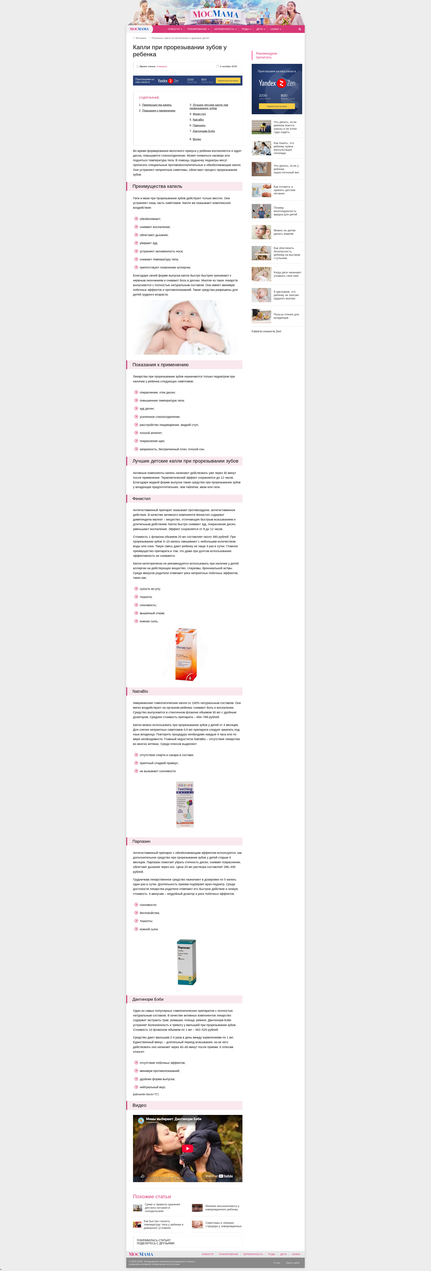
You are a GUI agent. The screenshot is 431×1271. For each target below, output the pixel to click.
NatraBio (198, 119)
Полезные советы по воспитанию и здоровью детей (180, 38)
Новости (174, 29)
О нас (277, 1262)
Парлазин (199, 125)
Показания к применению (158, 110)
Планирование (197, 29)
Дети (259, 29)
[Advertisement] (277, 383)
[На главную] (141, 1254)
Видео (197, 139)
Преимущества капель (157, 105)
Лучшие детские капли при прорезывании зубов (209, 106)
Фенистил (199, 114)
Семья (274, 29)
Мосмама (215, 12)
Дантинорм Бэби (204, 131)
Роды (245, 29)
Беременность (224, 29)
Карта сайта (293, 1262)
